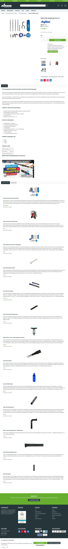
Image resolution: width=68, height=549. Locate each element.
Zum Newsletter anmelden (34, 500)
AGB (35, 510)
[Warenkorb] (65, 5)
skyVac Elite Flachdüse (7, 360)
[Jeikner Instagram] (47, 80)
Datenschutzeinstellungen (40, 545)
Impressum (53, 518)
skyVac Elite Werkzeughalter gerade (10, 452)
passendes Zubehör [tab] (5, 182)
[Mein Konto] (61, 5)
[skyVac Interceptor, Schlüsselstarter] (57, 63)
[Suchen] (47, 5)
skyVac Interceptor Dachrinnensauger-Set (11, 198)
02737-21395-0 (65, 0)
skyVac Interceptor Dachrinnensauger (10, 221)
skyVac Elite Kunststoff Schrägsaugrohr (10, 314)
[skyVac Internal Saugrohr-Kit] (43, 63)
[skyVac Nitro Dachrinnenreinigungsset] (43, 70)
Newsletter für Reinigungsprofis (56, 515)
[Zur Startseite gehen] (6, 5)
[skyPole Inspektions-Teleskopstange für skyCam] (50, 63)
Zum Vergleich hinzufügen (44, 76)
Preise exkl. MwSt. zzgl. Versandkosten (46, 32)
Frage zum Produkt (61, 76)
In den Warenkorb (57, 40)
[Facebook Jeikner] (42, 80)
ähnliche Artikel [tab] (13, 182)
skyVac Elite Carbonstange (8, 291)
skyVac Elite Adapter (7, 474)
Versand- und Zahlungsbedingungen (40, 513)
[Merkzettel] (58, 5)
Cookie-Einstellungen (38, 518)
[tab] (4, 85)
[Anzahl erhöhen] (46, 40)
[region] (20, 28)
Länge (41, 35)
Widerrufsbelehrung (38, 511)
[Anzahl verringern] (42, 40)
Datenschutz (37, 515)
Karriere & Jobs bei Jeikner (56, 513)
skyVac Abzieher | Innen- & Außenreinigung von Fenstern (13, 337)
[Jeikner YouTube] (45, 80)
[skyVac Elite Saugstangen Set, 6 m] (20, 28)
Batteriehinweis (54, 511)
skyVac (5, 92)
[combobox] (33, 5)
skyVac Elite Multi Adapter (8, 384)
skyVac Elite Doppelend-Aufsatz (9, 267)
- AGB (7, 547)
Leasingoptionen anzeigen (52, 51)
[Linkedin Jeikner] (50, 80)
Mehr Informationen (4, 544)
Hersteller (53, 510)
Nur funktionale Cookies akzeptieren (54, 542)
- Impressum (3, 547)
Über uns (53, 516)
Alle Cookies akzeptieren (40, 542)
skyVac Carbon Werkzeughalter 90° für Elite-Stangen (13, 430)
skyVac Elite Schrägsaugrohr (8, 407)
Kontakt (36, 516)
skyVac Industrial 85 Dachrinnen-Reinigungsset (12, 244)
